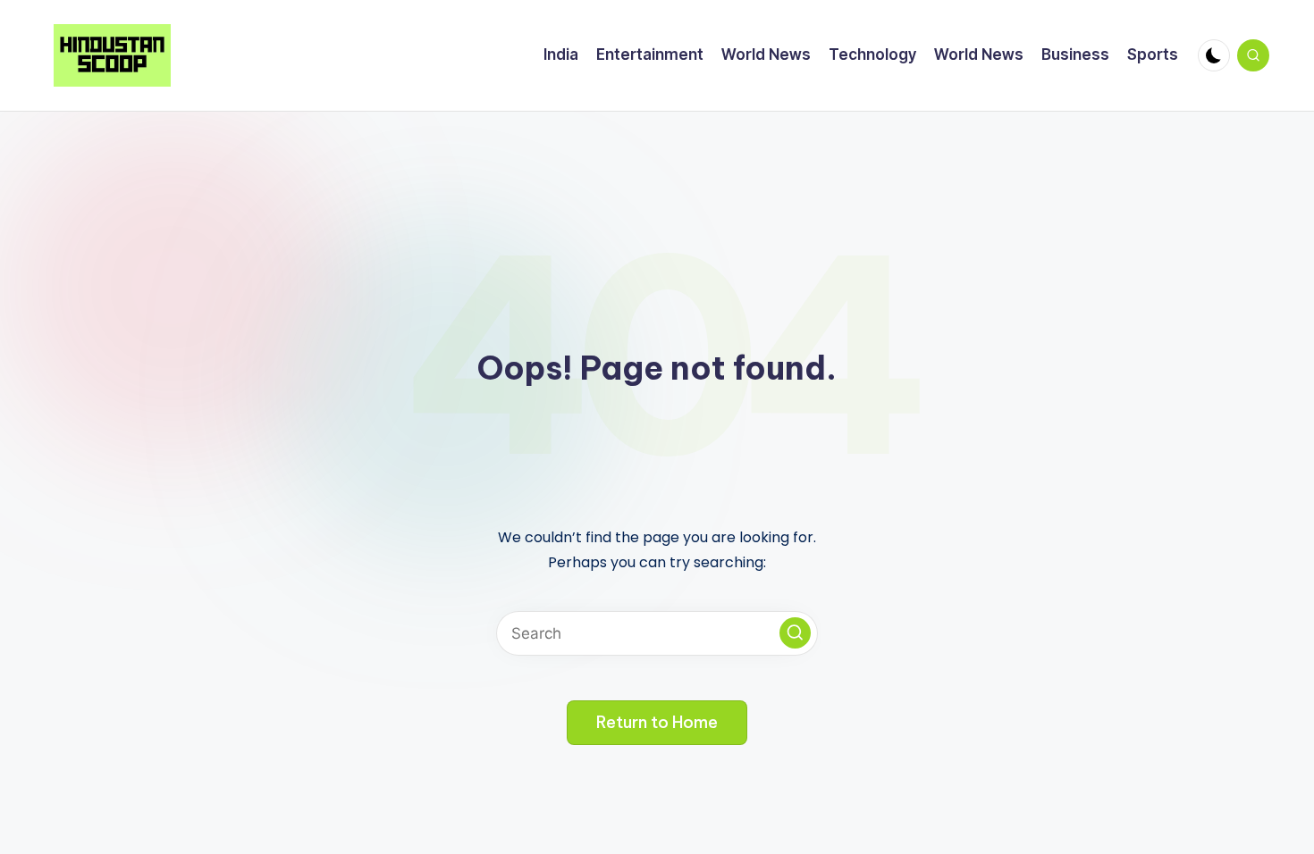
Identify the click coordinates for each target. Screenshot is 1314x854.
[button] (795, 633)
